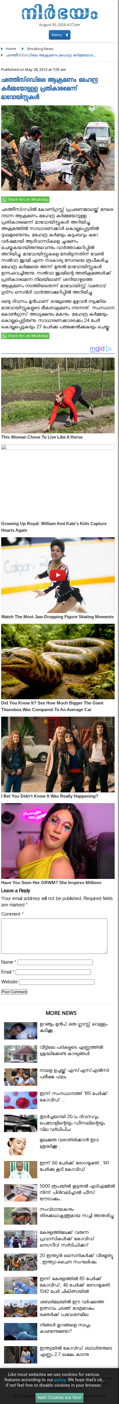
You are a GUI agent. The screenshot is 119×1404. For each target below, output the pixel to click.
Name (8, 963)
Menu (57, 34)
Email (7, 973)
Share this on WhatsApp (28, 200)
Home (11, 48)
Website (9, 983)
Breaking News (40, 48)
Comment (12, 915)
